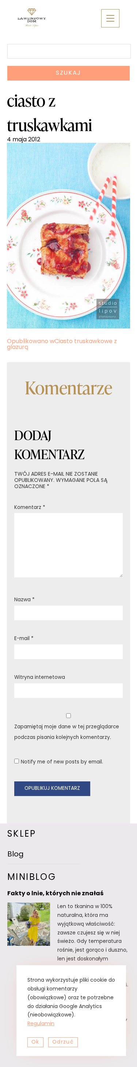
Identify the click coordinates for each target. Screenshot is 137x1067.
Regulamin (40, 1024)
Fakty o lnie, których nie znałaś (55, 894)
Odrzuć (63, 1042)
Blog (15, 854)
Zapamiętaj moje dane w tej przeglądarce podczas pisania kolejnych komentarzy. (66, 732)
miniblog (31, 877)
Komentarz (29, 507)
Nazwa (24, 600)
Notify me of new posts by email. (62, 762)
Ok (35, 1042)
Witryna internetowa (39, 677)
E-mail (24, 638)
